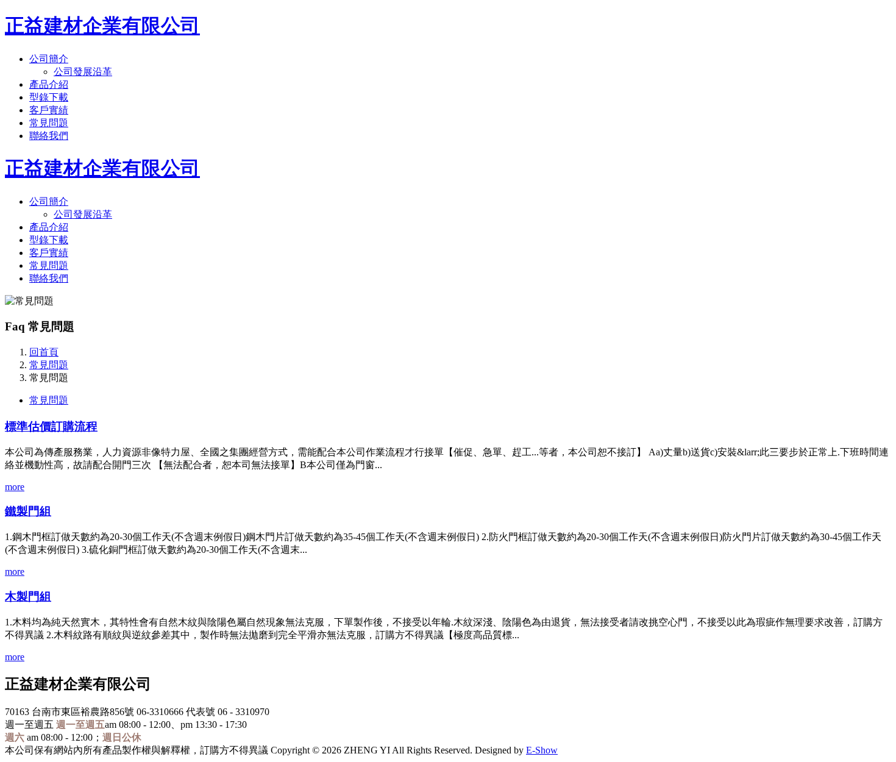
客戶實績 (48, 110)
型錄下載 (48, 97)
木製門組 (28, 596)
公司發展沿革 (83, 71)
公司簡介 (48, 59)
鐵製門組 (28, 511)
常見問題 (48, 123)
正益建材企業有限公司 (102, 26)
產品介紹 (48, 84)
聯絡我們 (48, 135)
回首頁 (44, 352)
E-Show (542, 750)
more (14, 487)
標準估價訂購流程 (51, 426)
